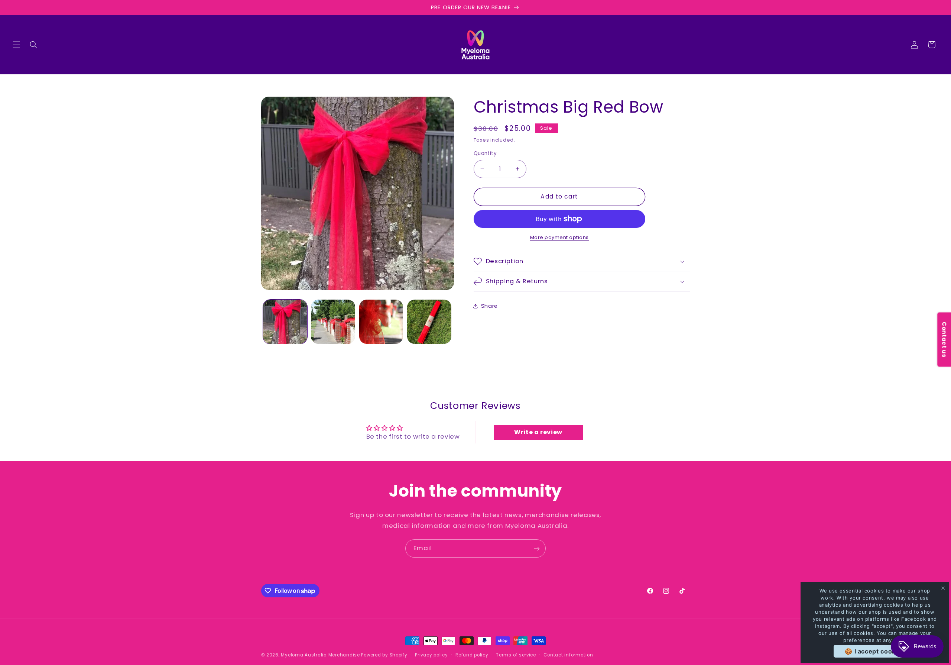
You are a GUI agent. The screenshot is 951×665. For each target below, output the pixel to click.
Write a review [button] (538, 432)
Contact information (568, 655)
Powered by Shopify (384, 655)
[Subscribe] (536, 548)
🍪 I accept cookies (875, 651)
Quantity (485, 153)
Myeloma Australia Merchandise (320, 655)
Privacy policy (431, 655)
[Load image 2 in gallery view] (333, 322)
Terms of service (516, 655)
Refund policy (472, 655)
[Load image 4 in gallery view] (429, 322)
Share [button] (489, 306)
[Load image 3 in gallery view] (381, 322)
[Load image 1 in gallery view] (285, 322)
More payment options (559, 237)
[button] (16, 44)
